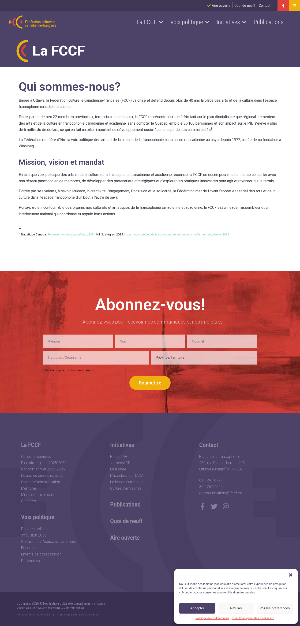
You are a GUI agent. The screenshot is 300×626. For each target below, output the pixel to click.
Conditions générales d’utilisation (253, 618)
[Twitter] (214, 506)
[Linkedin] (294, 5)
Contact (208, 444)
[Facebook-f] (283, 5)
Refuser (236, 608)
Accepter (197, 608)
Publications (269, 22)
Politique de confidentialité (212, 618)
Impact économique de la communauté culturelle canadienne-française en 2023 (176, 234)
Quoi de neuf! (126, 521)
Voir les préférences (274, 608)
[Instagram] (226, 506)
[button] (290, 575)
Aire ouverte (125, 537)
